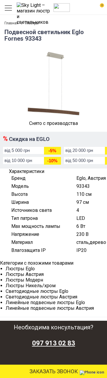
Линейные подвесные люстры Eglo (45, 302)
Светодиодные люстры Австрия (41, 297)
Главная (11, 23)
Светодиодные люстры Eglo (37, 291)
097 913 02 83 (53, 343)
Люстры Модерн (24, 280)
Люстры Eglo (20, 268)
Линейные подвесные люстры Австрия (50, 308)
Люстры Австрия (25, 274)
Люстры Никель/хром (31, 285)
